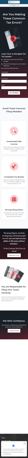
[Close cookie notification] (24, 443)
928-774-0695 (8, 440)
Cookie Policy (8, 454)
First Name (4, 72)
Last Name (4, 78)
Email (3, 85)
